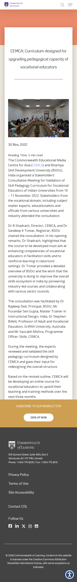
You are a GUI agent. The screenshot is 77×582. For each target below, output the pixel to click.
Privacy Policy (18, 475)
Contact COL (17, 506)
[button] (39, 417)
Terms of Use (18, 483)
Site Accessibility (21, 492)
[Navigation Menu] (70, 5)
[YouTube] (36, 526)
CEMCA (37, 165)
